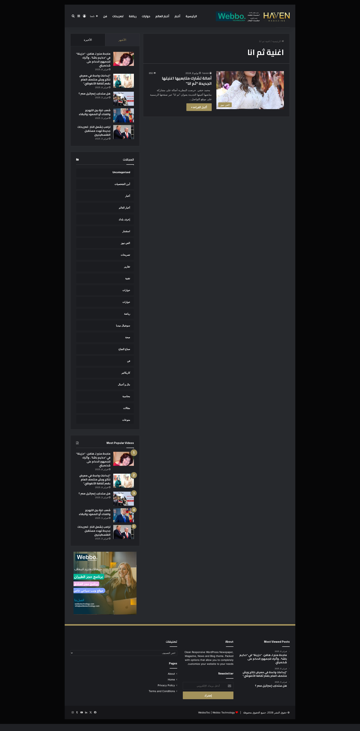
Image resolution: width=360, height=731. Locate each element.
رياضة (132, 16)
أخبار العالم (162, 16)
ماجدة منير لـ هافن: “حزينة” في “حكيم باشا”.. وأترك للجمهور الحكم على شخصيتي (93, 59)
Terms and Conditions (162, 691)
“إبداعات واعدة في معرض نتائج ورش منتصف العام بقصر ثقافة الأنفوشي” (94, 79)
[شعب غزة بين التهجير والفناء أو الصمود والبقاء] (123, 115)
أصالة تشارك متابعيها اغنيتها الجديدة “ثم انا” (187, 81)
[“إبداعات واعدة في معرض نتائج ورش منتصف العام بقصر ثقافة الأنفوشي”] (123, 81)
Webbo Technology (223, 712)
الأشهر (122, 40)
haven (205, 73)
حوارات (146, 16)
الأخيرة (88, 40)
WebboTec (204, 712)
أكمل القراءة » (199, 107)
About (171, 673)
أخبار (177, 16)
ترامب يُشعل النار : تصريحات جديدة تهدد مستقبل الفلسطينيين (93, 130)
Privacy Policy (166, 685)
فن (105, 16)
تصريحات (118, 16)
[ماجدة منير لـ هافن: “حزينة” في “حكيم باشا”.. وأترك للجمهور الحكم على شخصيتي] (123, 59)
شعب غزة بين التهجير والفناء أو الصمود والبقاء (94, 112)
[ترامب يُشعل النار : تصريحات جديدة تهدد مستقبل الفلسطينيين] (123, 132)
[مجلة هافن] (252, 16)
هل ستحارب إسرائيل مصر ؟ (94, 93)
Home (171, 679)
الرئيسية (191, 16)
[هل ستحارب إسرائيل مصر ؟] (123, 99)
